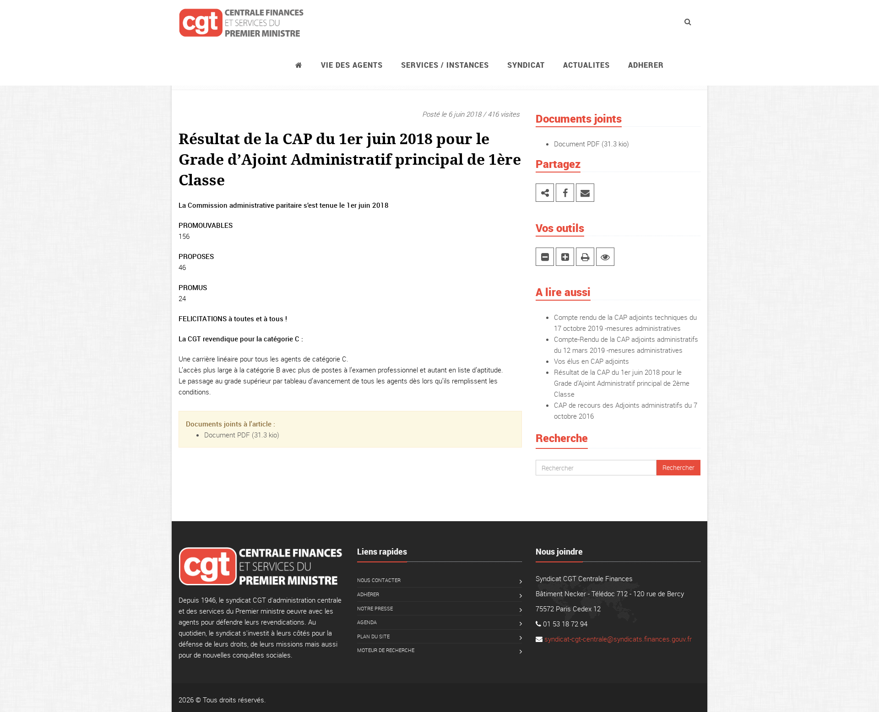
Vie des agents (352, 65)
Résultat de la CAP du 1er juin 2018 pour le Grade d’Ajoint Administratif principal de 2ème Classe (621, 383)
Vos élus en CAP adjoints (591, 361)
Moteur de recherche (385, 650)
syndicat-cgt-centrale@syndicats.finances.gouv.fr (618, 638)
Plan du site (373, 636)
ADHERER (646, 65)
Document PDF (227, 434)
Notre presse (375, 608)
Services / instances (445, 65)
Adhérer (368, 594)
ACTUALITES (586, 65)
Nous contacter (379, 580)
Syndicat (526, 65)
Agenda (367, 622)
